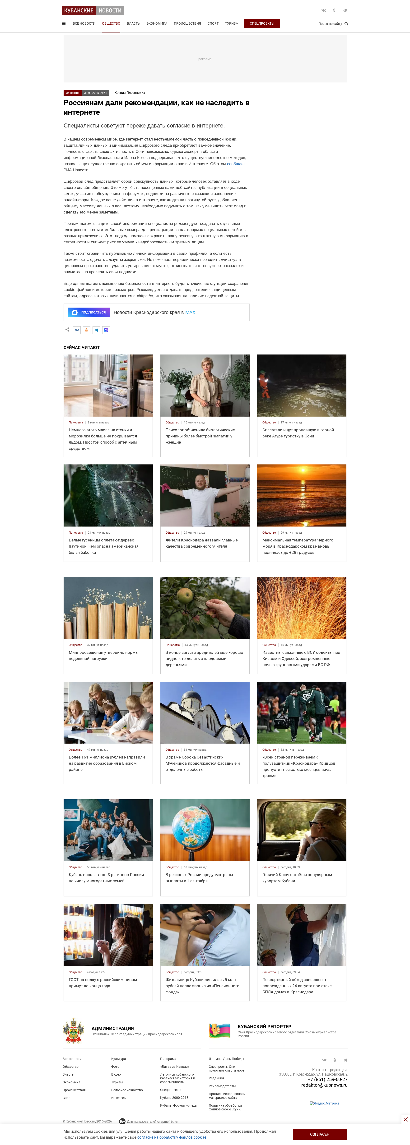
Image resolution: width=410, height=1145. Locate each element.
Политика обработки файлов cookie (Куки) (225, 1107)
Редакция (216, 1078)
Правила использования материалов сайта (228, 1096)
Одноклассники (334, 10)
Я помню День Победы (226, 1059)
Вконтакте (323, 10)
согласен (319, 1134)
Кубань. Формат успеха (178, 1105)
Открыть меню (64, 24)
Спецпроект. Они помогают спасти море (226, 1068)
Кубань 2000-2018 (174, 1098)
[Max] (106, 330)
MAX (190, 312)
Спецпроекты (262, 23)
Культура (118, 1059)
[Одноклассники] (86, 330)
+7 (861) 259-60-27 (328, 1079)
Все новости (84, 23)
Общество (111, 23)
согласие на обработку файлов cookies (171, 1137)
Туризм (231, 23)
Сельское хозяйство (127, 1090)
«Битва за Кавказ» (174, 1066)
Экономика (156, 23)
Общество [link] (172, 422)
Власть (133, 23)
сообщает (236, 164)
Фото (115, 1066)
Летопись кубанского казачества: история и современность (177, 1078)
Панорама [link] (76, 422)
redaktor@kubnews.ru (324, 1085)
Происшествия (187, 23)
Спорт (213, 23)
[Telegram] (96, 330)
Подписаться (93, 312)
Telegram (345, 10)
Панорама (168, 1059)
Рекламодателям (222, 1086)
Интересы (118, 1098)
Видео (116, 1074)
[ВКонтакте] (77, 330)
